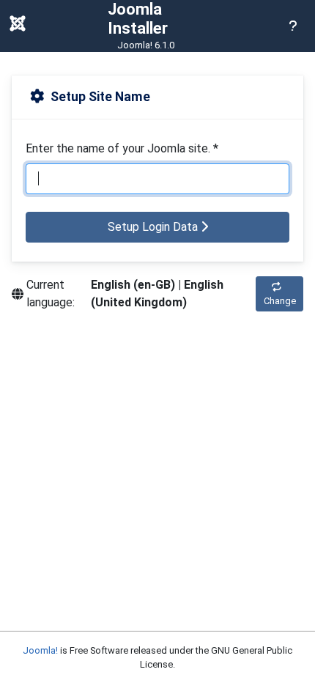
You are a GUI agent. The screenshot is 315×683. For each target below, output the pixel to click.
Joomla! (40, 650)
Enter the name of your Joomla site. (122, 148)
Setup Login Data (154, 227)
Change (280, 300)
